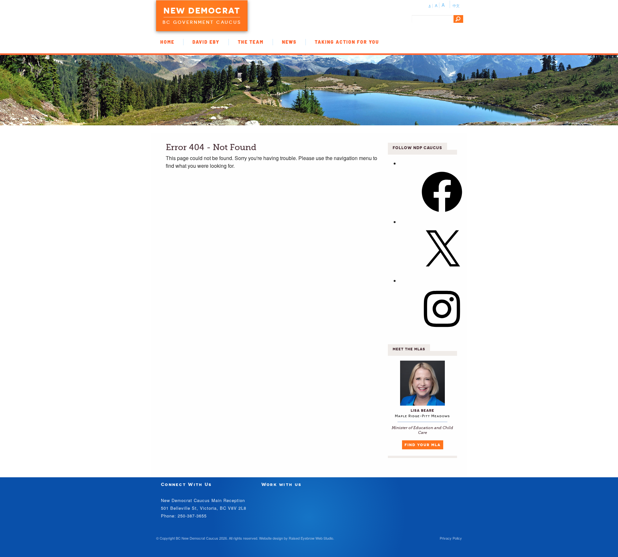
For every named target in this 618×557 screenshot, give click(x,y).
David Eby (206, 42)
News (289, 42)
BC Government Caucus (202, 22)
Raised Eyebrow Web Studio (311, 538)
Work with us (281, 484)
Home (167, 42)
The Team (251, 42)
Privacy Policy (451, 538)
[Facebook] (442, 214)
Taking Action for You (347, 42)
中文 (456, 5)
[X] (442, 272)
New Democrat (202, 10)
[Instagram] (442, 331)
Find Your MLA (423, 445)
